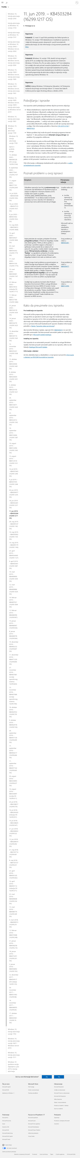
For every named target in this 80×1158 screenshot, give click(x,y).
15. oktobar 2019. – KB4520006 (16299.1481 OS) (13, 364)
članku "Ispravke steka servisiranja (42, 326)
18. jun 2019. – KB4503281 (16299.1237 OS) (13, 504)
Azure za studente (58, 1108)
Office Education (58, 1099)
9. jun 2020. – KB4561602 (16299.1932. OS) (13, 217)
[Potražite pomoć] (6, 2)
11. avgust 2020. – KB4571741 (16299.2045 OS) (13, 185)
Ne (59, 1077)
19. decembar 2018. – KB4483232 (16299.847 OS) (13, 646)
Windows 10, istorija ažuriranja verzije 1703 (14, 1031)
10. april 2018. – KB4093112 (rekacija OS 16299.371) (13, 886)
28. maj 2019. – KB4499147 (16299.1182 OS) (13, 525)
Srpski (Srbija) (8, 1145)
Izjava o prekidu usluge (11, 149)
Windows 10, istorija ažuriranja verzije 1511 (14, 1055)
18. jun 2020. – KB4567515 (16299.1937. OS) (13, 207)
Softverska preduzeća (33, 1133)
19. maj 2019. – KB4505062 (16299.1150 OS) (13, 535)
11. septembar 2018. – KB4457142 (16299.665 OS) (13, 767)
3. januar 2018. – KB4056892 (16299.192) (13, 967)
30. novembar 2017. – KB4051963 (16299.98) (13, 992)
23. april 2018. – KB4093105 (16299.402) (13, 874)
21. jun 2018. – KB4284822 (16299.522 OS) (13, 832)
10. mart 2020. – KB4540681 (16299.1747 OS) (13, 274)
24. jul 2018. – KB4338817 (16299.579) (13, 804)
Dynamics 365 (5, 1127)
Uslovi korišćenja (44, 1154)
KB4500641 (59, 330)
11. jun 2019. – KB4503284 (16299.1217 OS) (13, 514)
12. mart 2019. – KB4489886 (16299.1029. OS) (13, 589)
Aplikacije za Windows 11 (8, 1093)
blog (26, 47)
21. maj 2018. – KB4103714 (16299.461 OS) (13, 853)
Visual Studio (31, 1136)
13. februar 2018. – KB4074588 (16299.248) (13, 933)
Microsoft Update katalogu (42, 335)
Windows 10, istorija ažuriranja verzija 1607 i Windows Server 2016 (14, 1043)
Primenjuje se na (30, 26)
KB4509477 (65, 266)
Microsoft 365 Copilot (7, 1136)
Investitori (56, 1124)
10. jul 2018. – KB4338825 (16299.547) (13, 822)
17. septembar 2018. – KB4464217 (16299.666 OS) (13, 751)
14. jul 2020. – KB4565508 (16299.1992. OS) (13, 196)
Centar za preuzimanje (33, 1090)
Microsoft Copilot (6, 1087)
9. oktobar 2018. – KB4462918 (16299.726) (13, 723)
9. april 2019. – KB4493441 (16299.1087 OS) (13, 564)
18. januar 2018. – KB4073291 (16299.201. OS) (13, 956)
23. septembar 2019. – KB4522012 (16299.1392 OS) (13, 419)
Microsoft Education (59, 1087)
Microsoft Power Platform (34, 1130)
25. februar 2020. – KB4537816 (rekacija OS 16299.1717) (13, 286)
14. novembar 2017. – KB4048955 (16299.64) (13, 1005)
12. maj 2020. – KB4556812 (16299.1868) (13, 227)
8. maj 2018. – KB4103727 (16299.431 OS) (13, 863)
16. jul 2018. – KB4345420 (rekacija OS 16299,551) (13, 813)
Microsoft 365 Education (60, 1096)
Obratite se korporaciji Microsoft (22, 1154)
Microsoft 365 (5, 1090)
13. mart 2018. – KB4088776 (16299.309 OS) (13, 911)
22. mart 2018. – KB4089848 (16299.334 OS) (13, 898)
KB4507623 (31, 128)
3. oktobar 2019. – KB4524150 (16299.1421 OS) (13, 389)
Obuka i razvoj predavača (60, 1102)
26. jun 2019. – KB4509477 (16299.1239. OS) (13, 493)
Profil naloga (31, 1087)
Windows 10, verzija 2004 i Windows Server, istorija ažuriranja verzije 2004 (14, 60)
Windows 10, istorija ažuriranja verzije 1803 (14, 119)
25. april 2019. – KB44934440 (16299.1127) (13, 554)
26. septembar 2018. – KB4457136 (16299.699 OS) (13, 736)
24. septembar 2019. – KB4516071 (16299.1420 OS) (13, 403)
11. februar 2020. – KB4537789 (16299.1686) (13, 298)
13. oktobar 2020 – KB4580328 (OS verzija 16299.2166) (13, 159)
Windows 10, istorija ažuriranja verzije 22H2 (14, 16)
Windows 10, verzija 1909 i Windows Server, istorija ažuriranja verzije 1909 (14, 74)
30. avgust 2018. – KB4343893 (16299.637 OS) (13, 781)
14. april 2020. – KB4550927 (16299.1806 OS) (13, 237)
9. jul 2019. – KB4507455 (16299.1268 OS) (13, 483)
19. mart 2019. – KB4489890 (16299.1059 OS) (13, 576)
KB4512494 (65, 286)
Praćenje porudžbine (33, 1093)
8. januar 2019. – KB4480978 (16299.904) (13, 634)
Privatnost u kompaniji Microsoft (61, 1120)
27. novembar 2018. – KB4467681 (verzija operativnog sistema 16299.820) (13, 675)
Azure (3, 1124)
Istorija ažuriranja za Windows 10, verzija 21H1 (14, 34)
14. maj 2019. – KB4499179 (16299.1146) (13, 545)
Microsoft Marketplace (33, 1127)
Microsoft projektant (33, 1117)
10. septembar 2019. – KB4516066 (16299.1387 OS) (13, 434)
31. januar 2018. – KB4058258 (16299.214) (13, 944)
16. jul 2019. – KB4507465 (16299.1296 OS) (13, 472)
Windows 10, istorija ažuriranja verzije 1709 (12, 129)
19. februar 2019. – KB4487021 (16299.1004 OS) (13, 602)
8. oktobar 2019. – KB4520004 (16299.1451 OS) (13, 376)
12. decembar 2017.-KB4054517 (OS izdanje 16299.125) (13, 979)
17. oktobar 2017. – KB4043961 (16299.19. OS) (13, 1018)
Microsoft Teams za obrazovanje (61, 1093)
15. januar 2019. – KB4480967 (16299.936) (13, 624)
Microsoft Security (6, 1120)
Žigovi (51, 1154)
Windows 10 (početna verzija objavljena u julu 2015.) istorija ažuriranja (13, 1066)
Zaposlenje (56, 1117)
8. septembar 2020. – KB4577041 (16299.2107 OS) (13, 172)
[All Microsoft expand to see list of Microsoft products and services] (2, 2)
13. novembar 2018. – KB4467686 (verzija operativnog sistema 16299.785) (13, 695)
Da (47, 1077)
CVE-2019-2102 (63, 126)
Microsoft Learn (32, 1120)
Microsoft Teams (6, 1139)
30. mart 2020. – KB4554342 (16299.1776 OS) (13, 250)
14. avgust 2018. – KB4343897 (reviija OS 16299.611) (13, 793)
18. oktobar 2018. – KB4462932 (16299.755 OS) (13, 712)
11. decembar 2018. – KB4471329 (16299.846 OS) (13, 659)
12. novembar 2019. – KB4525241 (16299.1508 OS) (13, 350)
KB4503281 (65, 243)
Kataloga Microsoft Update (38, 347)
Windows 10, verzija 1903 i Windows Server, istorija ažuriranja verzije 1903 (14, 88)
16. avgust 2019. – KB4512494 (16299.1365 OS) (13, 448)
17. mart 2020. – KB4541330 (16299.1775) (13, 262)
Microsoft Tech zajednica (34, 1124)
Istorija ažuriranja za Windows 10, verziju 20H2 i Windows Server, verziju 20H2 (14, 46)
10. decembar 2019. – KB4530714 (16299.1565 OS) (13, 336)
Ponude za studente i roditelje (61, 1105)
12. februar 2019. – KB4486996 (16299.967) (13, 613)
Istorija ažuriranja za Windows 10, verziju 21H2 (14, 25)
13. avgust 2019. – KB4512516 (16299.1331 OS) (13, 460)
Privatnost (34, 1154)
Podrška (4, 7)
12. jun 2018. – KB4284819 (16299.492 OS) (13, 842)
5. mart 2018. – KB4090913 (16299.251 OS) (13, 923)
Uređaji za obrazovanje (59, 1090)
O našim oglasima (60, 1154)
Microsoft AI (5, 1117)
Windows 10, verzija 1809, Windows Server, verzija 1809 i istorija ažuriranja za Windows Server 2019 (14, 105)
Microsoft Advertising (7, 1133)
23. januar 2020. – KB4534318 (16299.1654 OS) (13, 310)
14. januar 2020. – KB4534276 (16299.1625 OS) (13, 323)
